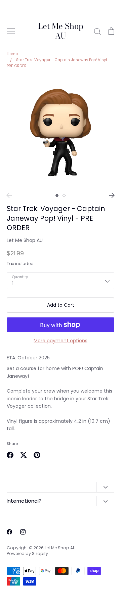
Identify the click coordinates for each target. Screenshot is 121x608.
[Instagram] (23, 532)
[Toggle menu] (10, 31)
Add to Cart (60, 305)
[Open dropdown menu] (105, 487)
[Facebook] (9, 532)
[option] (60, 132)
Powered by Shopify (27, 553)
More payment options (60, 340)
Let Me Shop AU (60, 31)
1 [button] (56, 195)
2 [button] (64, 195)
